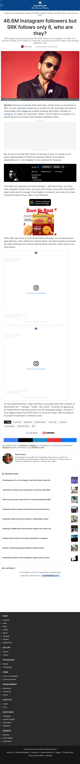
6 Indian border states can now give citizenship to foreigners (25, 538)
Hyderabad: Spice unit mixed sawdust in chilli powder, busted (25, 519)
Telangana (7, 716)
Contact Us (35, 752)
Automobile (7, 741)
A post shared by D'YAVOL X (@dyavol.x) (36, 321)
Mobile (5, 664)
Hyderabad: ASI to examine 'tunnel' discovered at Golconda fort (26, 509)
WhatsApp (23, 445)
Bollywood (29, 13)
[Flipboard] (48, 433)
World (5, 633)
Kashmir (6, 639)
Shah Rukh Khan (23, 426)
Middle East (7, 643)
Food (5, 707)
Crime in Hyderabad (10, 676)
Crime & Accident (9, 679)
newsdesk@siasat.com (50, 576)
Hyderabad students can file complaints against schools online (25, 558)
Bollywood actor (40, 422)
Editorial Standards (22, 752)
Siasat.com (8, 13)
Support (59, 752)
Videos (5, 655)
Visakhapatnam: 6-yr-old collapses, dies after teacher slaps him (26, 480)
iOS (42, 447)
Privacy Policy (68, 752)
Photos (5, 652)
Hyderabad (7, 723)
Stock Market (8, 738)
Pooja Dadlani (9, 426)
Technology (7, 667)
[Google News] (32, 433)
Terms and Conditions (36, 755)
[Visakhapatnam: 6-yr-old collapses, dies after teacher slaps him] (74, 480)
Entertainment (19, 13)
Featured (6, 620)
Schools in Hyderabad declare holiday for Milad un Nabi (23, 548)
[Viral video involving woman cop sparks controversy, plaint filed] (74, 490)
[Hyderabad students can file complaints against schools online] (74, 557)
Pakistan (6, 636)
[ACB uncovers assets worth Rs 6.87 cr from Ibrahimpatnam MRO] (74, 499)
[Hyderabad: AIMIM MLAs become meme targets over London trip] (74, 528)
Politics (5, 630)
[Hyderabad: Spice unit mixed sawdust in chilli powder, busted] (74, 519)
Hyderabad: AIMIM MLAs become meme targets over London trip (26, 529)
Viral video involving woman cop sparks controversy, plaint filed (26, 490)
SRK (33, 426)
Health (5, 704)
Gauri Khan (52, 422)
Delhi (5, 626)
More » (54, 461)
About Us (10, 752)
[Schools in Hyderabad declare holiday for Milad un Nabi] (74, 548)
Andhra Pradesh (9, 719)
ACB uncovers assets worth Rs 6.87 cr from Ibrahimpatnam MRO (26, 500)
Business (6, 735)
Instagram (8, 114)
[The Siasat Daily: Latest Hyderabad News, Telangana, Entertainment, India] (40, 5)
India (5, 623)
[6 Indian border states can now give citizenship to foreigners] (74, 538)
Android (35, 447)
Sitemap (49, 755)
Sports (5, 695)
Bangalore (6, 726)
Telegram (32, 445)
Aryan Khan (17, 422)
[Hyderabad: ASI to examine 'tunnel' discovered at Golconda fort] (74, 509)
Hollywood (7, 692)
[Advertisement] (40, 135)
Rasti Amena (28, 46)
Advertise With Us (47, 752)
